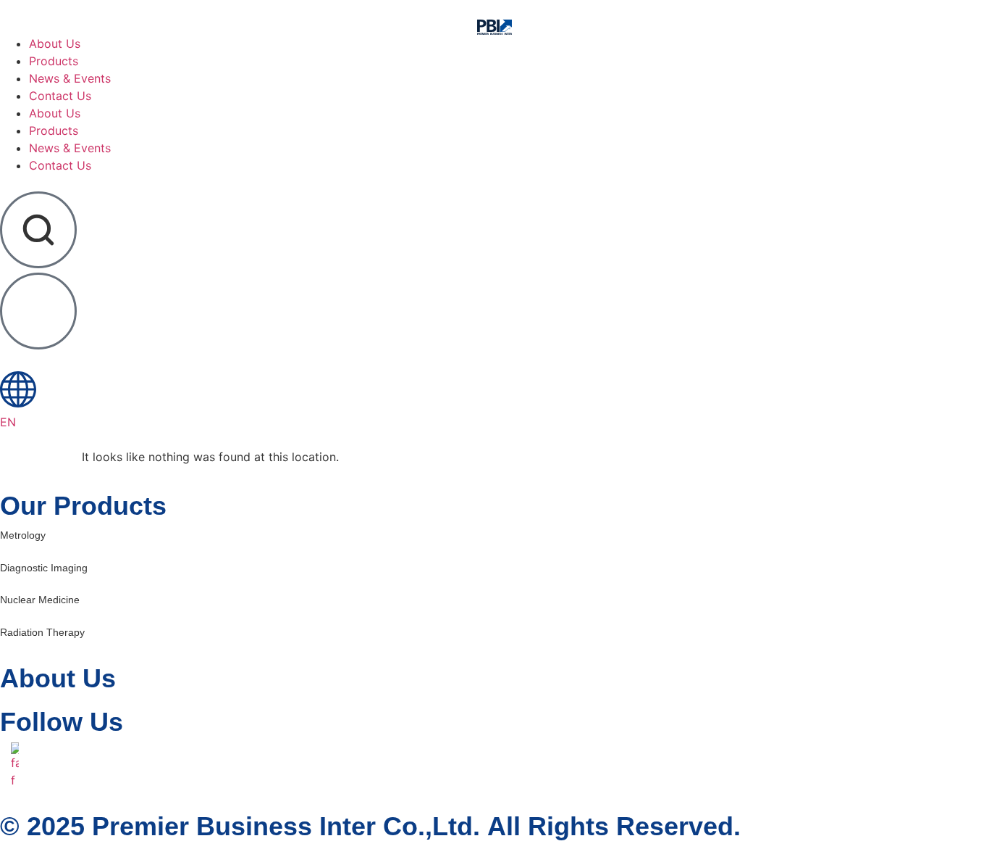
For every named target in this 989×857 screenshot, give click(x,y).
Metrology (23, 535)
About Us (54, 113)
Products (53, 130)
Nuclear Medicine (40, 599)
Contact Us (60, 165)
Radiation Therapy (42, 632)
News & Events (70, 148)
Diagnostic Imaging (44, 568)
